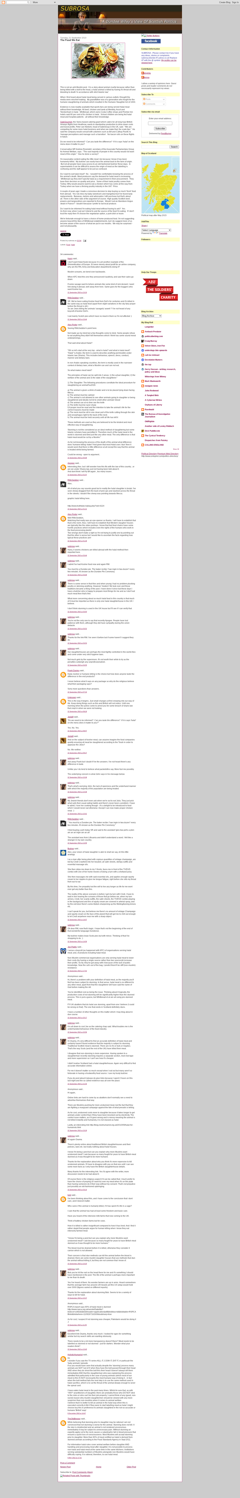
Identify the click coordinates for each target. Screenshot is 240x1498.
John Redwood (152, 390)
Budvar (71, 848)
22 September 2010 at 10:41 (77, 814)
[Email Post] (84, 240)
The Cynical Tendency (155, 435)
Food (68, 245)
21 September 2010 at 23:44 (77, 319)
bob (69, 1195)
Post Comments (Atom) (82, 1472)
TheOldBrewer (74, 1419)
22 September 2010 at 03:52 (77, 628)
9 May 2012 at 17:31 (75, 1458)
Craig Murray (151, 341)
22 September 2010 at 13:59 (77, 843)
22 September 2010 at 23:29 (77, 1130)
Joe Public (72, 947)
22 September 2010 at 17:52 (77, 971)
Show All (176, 449)
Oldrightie (146, 73)
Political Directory (149, 454)
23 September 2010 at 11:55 (77, 1325)
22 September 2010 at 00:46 (77, 458)
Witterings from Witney (155, 376)
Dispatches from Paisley (156, 440)
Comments (150, 104)
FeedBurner (166, 133)
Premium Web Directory (167, 454)
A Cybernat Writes (153, 400)
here (150, 63)
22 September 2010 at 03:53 (77, 643)
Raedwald (149, 409)
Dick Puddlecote (152, 431)
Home (98, 1467)
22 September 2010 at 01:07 (77, 475)
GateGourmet (66, 122)
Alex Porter (72, 325)
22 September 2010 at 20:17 (77, 1018)
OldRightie (149, 421)
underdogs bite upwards (156, 350)
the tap (148, 364)
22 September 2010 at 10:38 (77, 792)
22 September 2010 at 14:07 (77, 920)
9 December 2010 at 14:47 (77, 1413)
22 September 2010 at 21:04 (77, 1084)
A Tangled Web (152, 395)
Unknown (72, 697)
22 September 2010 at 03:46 (77, 575)
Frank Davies (73, 670)
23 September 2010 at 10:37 (77, 1298)
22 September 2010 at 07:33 (77, 692)
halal (73, 245)
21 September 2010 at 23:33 (77, 292)
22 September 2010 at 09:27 (77, 753)
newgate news (151, 386)
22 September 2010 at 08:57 (77, 731)
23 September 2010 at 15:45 (77, 1349)
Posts (148, 99)
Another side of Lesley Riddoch (159, 426)
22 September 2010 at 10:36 (77, 777)
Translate (163, 233)
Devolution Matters (153, 360)
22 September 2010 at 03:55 (77, 665)
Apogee (71, 463)
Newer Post (65, 1467)
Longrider (149, 327)
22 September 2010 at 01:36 (77, 541)
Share (144, 226)
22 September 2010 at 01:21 (77, 509)
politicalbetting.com (154, 336)
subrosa (71, 546)
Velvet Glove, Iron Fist (155, 346)
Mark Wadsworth (152, 381)
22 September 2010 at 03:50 (77, 612)
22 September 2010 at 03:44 (77, 555)
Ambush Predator (153, 331)
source (63, 231)
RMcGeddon (73, 298)
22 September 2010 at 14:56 (77, 941)
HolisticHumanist (75, 1355)
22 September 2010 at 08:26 (77, 711)
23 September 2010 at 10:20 (77, 1264)
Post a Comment (67, 1463)
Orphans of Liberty (153, 405)
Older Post (131, 1467)
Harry (70, 258)
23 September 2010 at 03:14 (77, 1190)
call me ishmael (152, 355)
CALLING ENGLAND (154, 445)
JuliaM (70, 717)
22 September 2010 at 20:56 (77, 1032)
